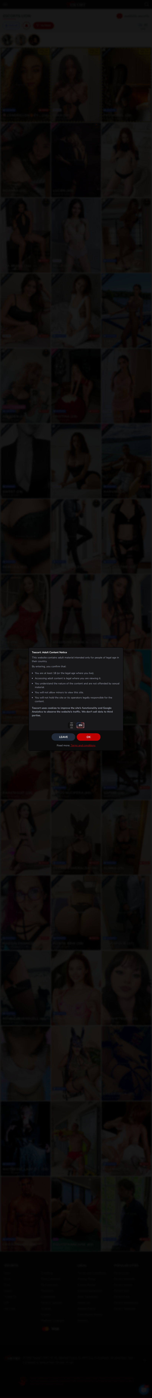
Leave (63, 737)
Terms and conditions (83, 745)
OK (89, 737)
